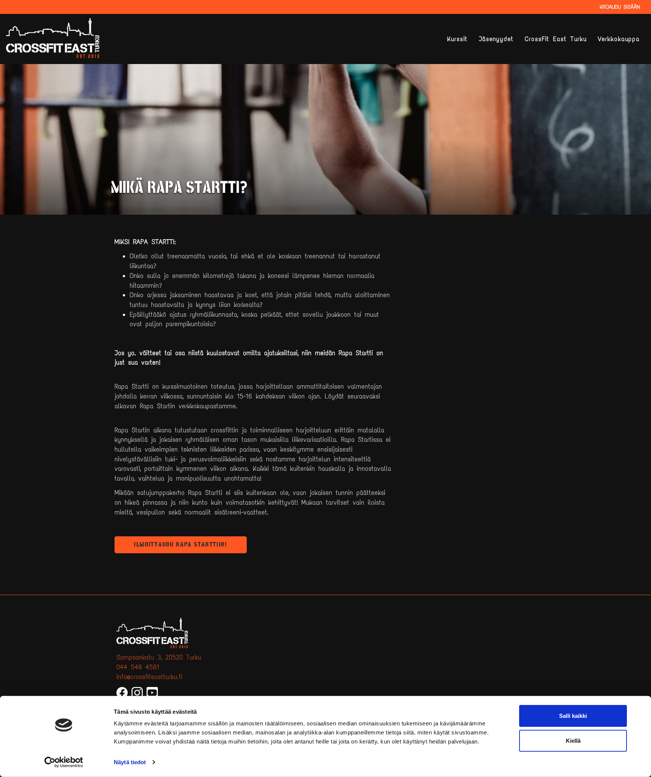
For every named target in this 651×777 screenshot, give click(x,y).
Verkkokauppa (619, 39)
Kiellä (573, 740)
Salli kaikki (573, 716)
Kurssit (457, 39)
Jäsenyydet (496, 39)
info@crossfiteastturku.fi (149, 677)
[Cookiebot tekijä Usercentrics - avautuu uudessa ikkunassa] (64, 762)
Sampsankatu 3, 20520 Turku (158, 657)
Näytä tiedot (130, 762)
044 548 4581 (137, 667)
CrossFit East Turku (556, 39)
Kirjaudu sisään (620, 7)
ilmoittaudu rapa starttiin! (180, 544)
